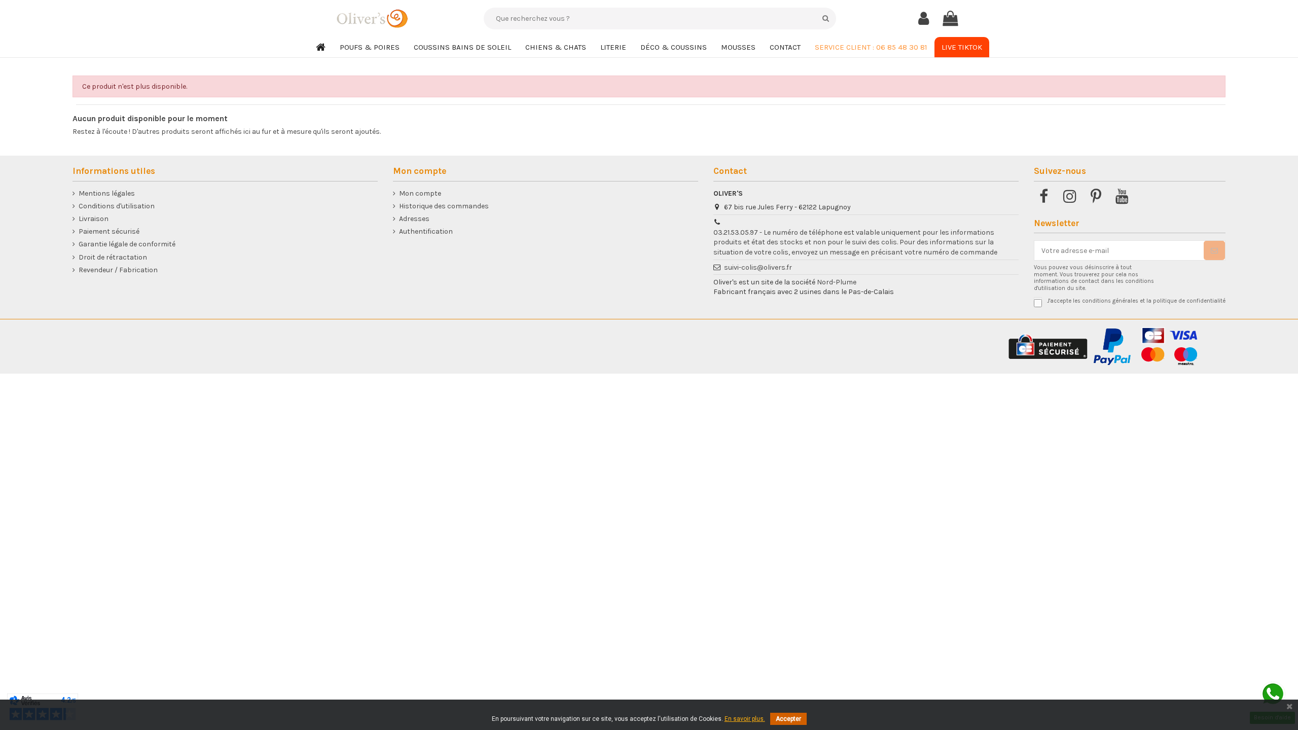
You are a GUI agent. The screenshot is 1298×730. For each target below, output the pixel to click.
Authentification (426, 231)
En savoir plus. (745, 718)
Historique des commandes (444, 206)
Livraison (94, 218)
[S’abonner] (1214, 250)
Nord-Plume (836, 282)
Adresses (414, 218)
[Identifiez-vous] (923, 19)
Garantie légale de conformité (127, 244)
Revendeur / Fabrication (118, 270)
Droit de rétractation (113, 257)
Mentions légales (107, 193)
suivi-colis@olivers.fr (758, 267)
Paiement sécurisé (109, 231)
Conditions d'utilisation (117, 206)
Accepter (788, 718)
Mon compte (420, 193)
